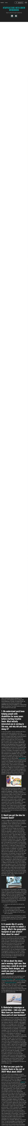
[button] (26, 2)
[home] (7, 2)
